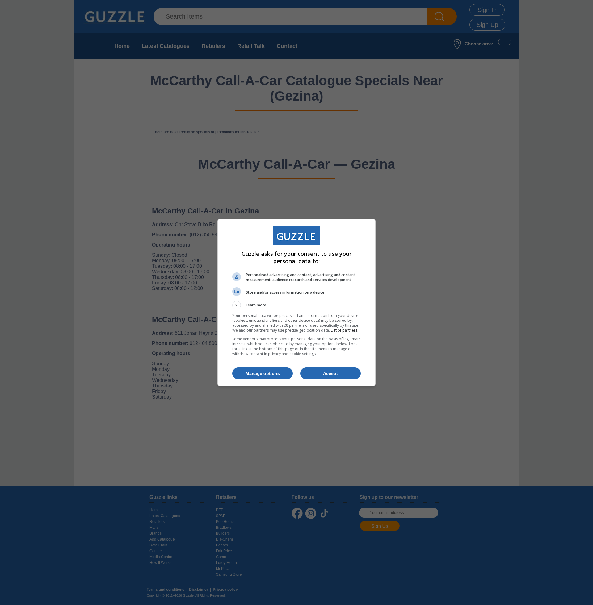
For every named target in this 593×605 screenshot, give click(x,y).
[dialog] (296, 302)
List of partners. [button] (344, 330)
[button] (296, 305)
